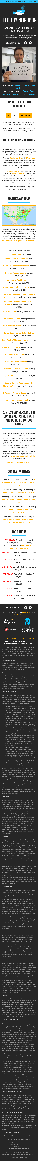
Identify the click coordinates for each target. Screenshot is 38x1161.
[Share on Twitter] (30, 43)
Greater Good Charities (11, 171)
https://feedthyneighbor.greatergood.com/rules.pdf (18, 1154)
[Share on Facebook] (25, 43)
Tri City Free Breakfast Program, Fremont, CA (19, 482)
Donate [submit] (25, 115)
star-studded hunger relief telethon (23, 456)
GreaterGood (27, 612)
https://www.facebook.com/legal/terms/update (16, 1109)
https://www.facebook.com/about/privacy (16, 1107)
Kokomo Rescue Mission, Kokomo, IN (19, 492)
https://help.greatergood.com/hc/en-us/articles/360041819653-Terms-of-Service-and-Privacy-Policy (18, 1004)
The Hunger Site (16, 158)
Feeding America (19, 174)
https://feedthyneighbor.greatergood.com (14, 896)
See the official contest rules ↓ (19, 462)
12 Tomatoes (30, 158)
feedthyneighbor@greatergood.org (24, 791)
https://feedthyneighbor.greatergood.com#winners (17, 1125)
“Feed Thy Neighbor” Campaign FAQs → (19, 638)
